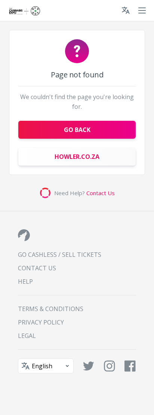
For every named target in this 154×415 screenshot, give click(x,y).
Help (25, 281)
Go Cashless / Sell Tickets (59, 254)
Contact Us (100, 193)
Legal (27, 336)
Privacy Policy (41, 322)
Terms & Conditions (50, 309)
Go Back (77, 130)
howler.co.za (77, 157)
